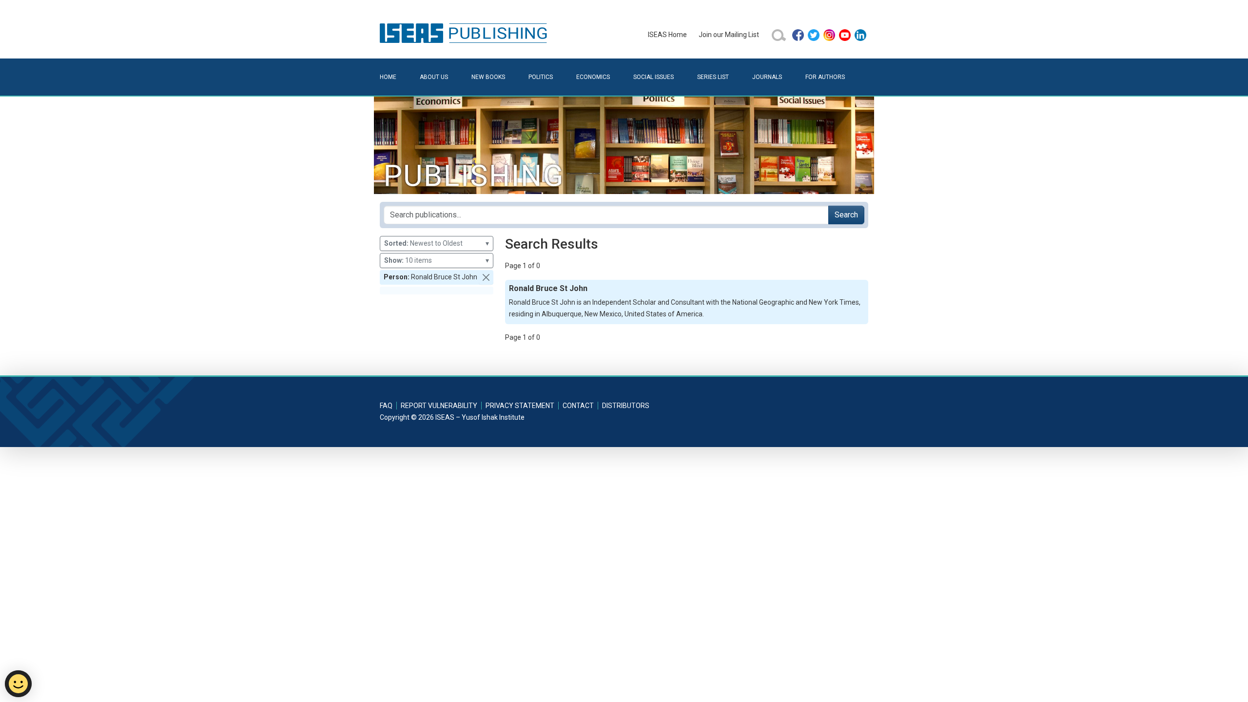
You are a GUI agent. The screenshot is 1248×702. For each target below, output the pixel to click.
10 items (436, 260)
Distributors (625, 406)
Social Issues (653, 77)
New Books (488, 77)
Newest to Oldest (436, 243)
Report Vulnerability (439, 406)
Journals (767, 77)
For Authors (825, 77)
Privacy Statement (520, 406)
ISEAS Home (667, 35)
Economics (593, 77)
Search (846, 214)
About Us (434, 77)
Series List (713, 77)
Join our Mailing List (729, 35)
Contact (578, 406)
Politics (540, 77)
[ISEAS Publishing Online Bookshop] (465, 33)
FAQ (386, 406)
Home (388, 77)
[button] (486, 277)
